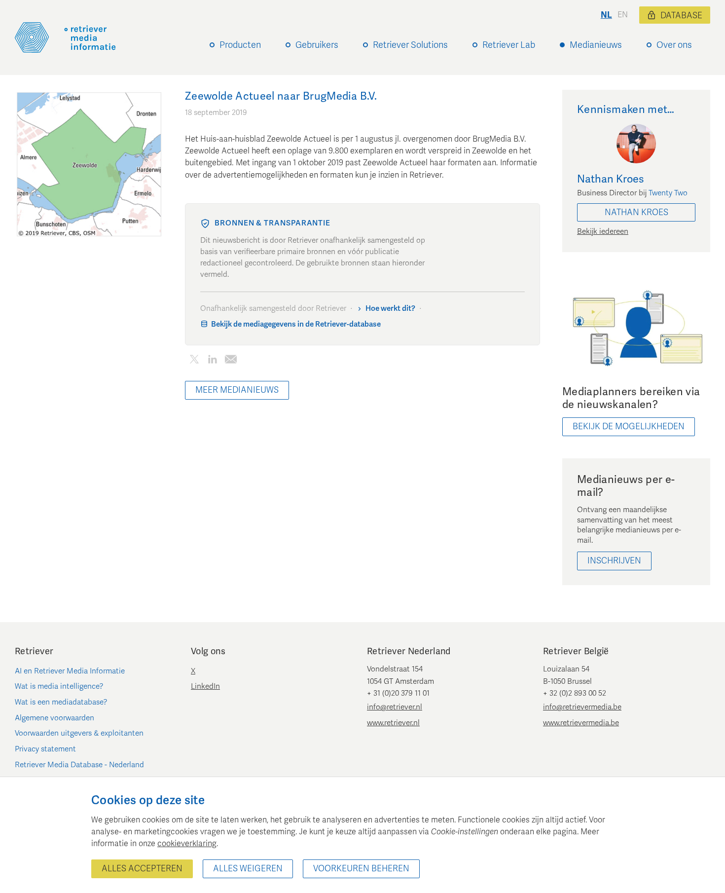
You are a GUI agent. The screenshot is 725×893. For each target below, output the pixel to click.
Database (681, 15)
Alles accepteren (142, 868)
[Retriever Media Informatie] (65, 37)
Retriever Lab (508, 44)
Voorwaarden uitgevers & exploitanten (79, 733)
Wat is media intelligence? (59, 686)
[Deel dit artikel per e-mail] (230, 361)
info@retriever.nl (394, 707)
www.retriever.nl (393, 722)
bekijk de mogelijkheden (629, 426)
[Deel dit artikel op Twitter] (194, 361)
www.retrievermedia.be (581, 722)
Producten (240, 44)
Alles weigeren (248, 868)
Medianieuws (596, 44)
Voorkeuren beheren (361, 868)
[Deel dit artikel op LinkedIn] (212, 361)
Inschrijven (614, 561)
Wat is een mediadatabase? (61, 702)
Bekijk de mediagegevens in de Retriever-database (296, 324)
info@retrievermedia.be (582, 707)
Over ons (674, 44)
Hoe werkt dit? (390, 308)
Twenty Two (668, 192)
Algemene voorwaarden (54, 717)
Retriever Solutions (410, 44)
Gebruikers (316, 44)
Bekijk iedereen (602, 231)
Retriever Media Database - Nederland (79, 764)
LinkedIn (205, 686)
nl (606, 15)
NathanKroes (636, 212)
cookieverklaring (187, 844)
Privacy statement (45, 748)
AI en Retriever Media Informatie (70, 671)
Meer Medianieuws (237, 390)
